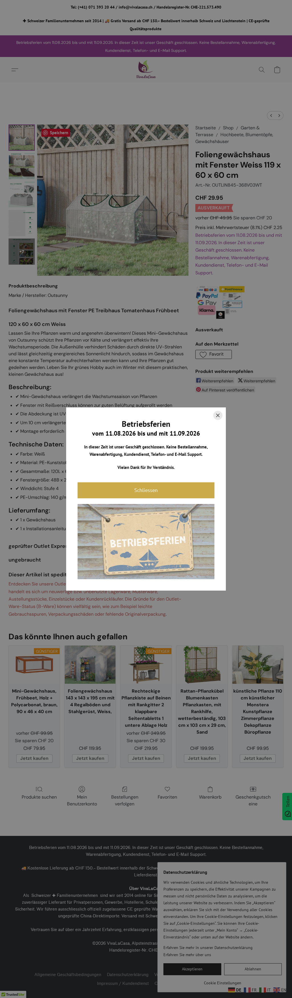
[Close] (217, 415)
